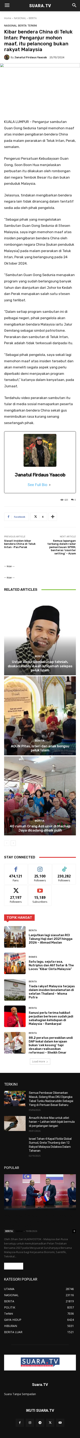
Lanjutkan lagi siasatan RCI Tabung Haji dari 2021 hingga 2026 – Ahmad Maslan (50, 938)
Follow (40, 867)
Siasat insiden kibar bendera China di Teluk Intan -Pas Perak (19, 544)
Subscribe (40, 888)
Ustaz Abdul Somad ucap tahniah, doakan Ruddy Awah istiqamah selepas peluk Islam (40, 666)
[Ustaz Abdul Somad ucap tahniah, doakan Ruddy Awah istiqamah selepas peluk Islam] (40, 635)
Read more (13, 1266)
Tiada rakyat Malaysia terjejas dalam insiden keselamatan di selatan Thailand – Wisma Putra (52, 991)
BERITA (33, 18)
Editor (19, 1231)
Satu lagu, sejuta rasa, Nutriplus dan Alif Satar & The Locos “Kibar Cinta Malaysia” (51, 965)
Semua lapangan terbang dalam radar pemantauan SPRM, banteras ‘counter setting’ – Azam (61, 547)
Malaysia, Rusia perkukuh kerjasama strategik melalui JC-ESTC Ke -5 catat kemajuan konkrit (40, 1220)
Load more (38, 1061)
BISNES (33, 957)
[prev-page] (6, 843)
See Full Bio (37, 485)
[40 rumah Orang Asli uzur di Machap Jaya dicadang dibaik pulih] (40, 795)
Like (16, 867)
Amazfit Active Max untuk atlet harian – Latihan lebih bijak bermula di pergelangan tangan (52, 1121)
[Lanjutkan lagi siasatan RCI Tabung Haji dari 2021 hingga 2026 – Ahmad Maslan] (15, 937)
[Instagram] (30, 1423)
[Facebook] (20, 1423)
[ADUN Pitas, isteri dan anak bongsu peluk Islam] (40, 715)
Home (7, 18)
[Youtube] (60, 1423)
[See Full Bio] (49, 485)
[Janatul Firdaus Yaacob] (7, 57)
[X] (50, 1423)
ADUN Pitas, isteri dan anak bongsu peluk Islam (40, 748)
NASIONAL (20, 18)
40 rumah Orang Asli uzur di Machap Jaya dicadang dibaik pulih (40, 828)
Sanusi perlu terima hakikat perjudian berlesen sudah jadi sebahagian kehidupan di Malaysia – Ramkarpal (51, 1018)
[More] (52, 517)
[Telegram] (40, 1423)
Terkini (32, 25)
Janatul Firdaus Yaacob (30, 57)
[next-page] (13, 843)
